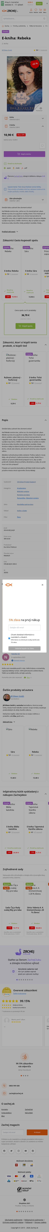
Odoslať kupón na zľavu (24, 648)
